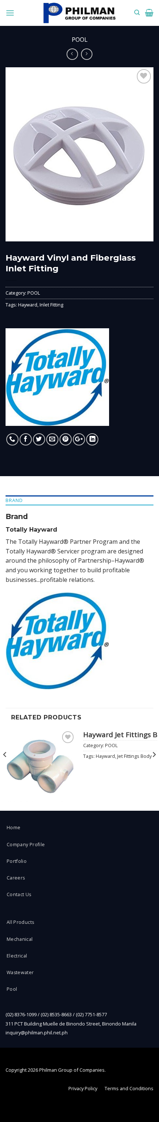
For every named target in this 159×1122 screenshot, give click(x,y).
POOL (80, 39)
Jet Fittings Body (134, 756)
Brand (14, 500)
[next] (154, 769)
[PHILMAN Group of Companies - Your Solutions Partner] (79, 13)
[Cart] (149, 12)
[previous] (5, 769)
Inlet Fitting (51, 304)
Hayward (27, 304)
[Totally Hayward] (57, 377)
